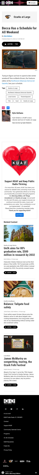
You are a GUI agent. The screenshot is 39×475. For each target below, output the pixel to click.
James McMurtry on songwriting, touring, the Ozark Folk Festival (18, 362)
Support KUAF (8, 425)
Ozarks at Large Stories (10, 245)
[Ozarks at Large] (8, 17)
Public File (7, 446)
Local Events (12, 96)
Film (9, 101)
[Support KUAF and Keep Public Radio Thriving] (19, 159)
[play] (3, 473)
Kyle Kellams (8, 36)
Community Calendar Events (12, 429)
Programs (7, 433)
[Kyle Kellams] (6, 116)
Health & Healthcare (9, 301)
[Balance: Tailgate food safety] (18, 289)
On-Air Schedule (9, 438)
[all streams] (36, 472)
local (17, 101)
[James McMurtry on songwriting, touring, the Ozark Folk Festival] (18, 343)
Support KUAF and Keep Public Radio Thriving (19, 183)
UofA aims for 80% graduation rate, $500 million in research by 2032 (19, 251)
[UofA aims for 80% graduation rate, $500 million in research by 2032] (18, 233)
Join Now (19, 215)
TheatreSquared (25, 96)
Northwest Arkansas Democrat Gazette (20, 92)
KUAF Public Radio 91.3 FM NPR (13, 417)
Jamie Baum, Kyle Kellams (11, 311)
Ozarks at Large (22, 17)
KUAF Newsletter (9, 442)
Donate (33, 3)
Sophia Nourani (8, 369)
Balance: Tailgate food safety (16, 305)
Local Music (7, 355)
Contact (6, 421)
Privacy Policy (8, 450)
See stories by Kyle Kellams (22, 123)
